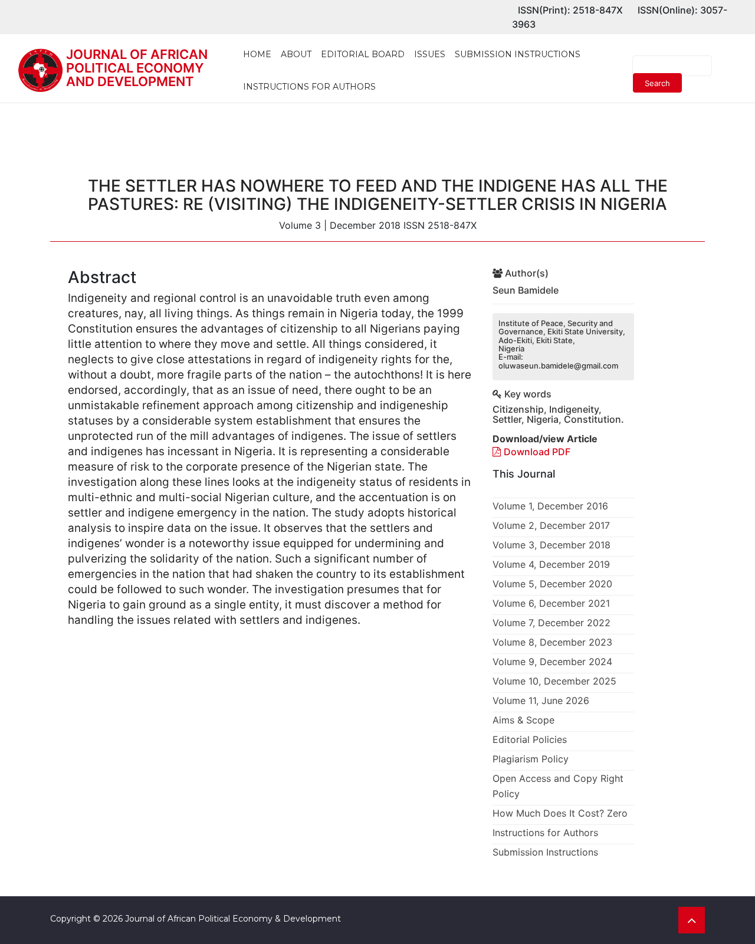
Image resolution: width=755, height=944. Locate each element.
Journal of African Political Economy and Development (137, 68)
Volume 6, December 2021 (551, 603)
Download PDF (537, 452)
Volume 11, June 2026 (541, 700)
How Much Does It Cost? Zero (560, 813)
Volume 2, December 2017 (551, 525)
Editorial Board (363, 54)
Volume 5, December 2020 (552, 584)
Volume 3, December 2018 (551, 545)
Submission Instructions (517, 54)
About (296, 54)
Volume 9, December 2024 (552, 661)
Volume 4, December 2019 (551, 564)
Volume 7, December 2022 (551, 623)
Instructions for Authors (309, 86)
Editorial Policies (530, 739)
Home (257, 54)
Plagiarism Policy (531, 759)
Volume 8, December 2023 (552, 642)
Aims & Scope (523, 720)
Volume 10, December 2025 (554, 681)
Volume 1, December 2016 (550, 506)
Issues (429, 54)
